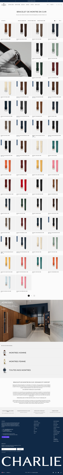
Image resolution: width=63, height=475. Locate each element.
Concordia (35, 428)
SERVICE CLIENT (37, 4)
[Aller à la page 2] (34, 296)
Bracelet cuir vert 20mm (36, 77)
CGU (54, 437)
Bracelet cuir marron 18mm (37, 116)
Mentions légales (56, 441)
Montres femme (36, 425)
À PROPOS (32, 4)
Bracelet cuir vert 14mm (21, 213)
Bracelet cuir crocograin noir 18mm (54, 135)
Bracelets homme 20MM (22, 20)
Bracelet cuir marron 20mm (5, 39)
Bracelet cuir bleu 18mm (52, 116)
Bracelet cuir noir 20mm (36, 58)
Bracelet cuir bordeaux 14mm (22, 232)
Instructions (55, 430)
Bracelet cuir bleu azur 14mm (6, 291)
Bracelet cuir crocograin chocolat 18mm (38, 136)
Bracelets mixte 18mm (41, 20)
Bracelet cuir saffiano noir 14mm (54, 232)
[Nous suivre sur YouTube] (58, 472)
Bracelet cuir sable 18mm (36, 155)
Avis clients (55, 425)
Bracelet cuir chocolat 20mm (22, 39)
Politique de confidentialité (56, 439)
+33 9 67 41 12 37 (7, 430)
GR (34, 430)
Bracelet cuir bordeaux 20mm (53, 77)
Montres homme (36, 424)
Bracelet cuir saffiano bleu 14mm (38, 232)
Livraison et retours (56, 427)
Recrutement (55, 434)
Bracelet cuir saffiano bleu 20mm (6, 116)
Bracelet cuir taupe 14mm (5, 232)
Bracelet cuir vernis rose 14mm (22, 291)
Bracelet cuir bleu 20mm (52, 39)
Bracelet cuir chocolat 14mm (53, 213)
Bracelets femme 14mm (32, 20)
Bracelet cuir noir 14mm (36, 213)
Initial (35, 427)
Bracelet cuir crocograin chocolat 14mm (7, 252)
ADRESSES (27, 4)
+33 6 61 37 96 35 (9, 431)
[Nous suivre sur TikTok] (60, 472)
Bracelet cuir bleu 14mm (5, 213)
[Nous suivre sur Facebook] (53, 472)
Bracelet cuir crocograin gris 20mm (23, 116)
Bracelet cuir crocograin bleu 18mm (23, 135)
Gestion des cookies (35, 472)
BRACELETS (23, 4)
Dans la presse (56, 424)
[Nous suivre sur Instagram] (55, 472)
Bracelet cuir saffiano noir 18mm (6, 155)
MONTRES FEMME (17, 4)
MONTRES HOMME (11, 4)
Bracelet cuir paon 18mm (52, 155)
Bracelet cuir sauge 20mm (52, 58)
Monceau (35, 431)
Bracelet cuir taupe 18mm (5, 135)
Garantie (55, 428)
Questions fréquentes (57, 431)
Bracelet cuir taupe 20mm (36, 39)
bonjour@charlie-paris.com (9, 429)
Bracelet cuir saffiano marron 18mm (23, 155)
